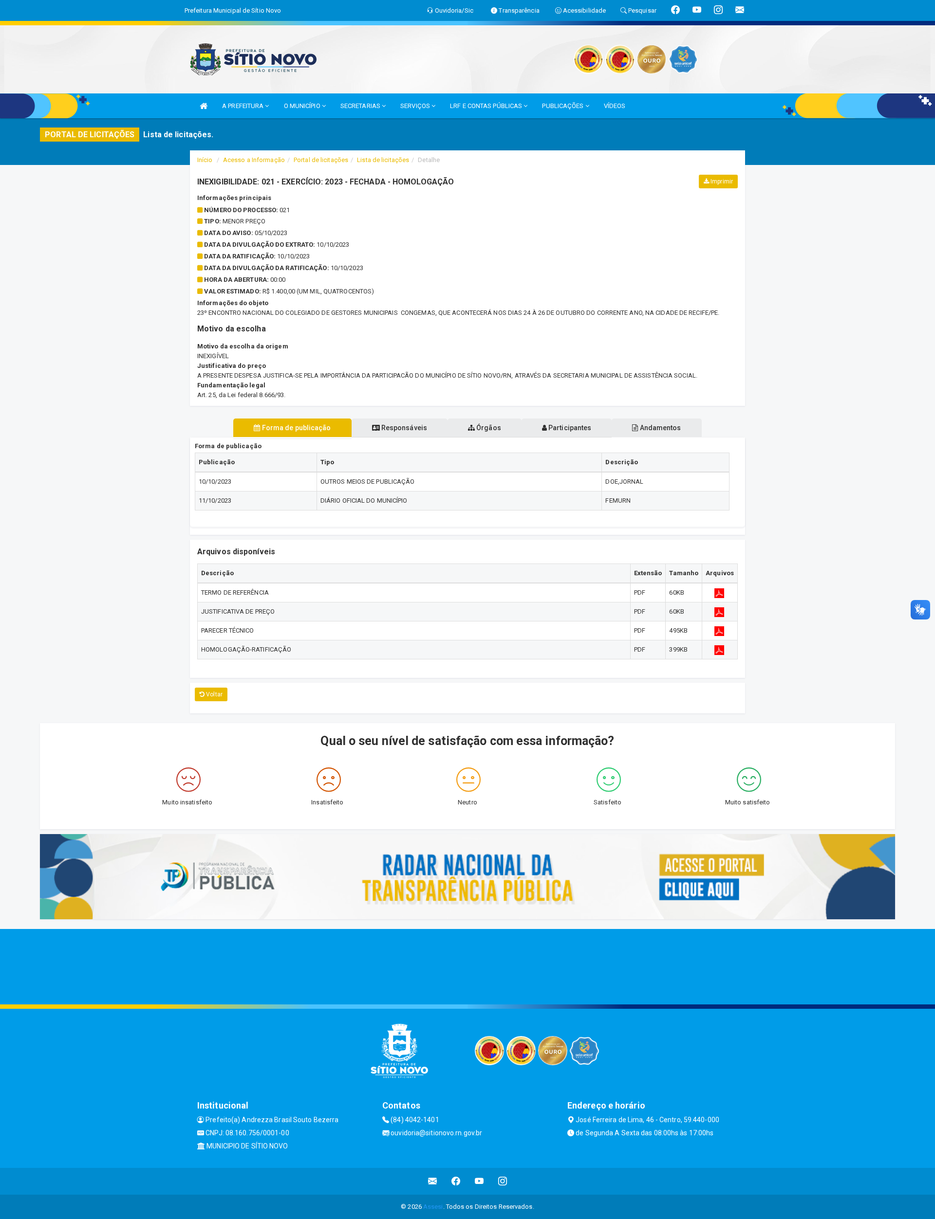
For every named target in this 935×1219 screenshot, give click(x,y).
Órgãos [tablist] (488, 428)
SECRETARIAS (361, 105)
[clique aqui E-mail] (432, 1181)
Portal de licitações (321, 160)
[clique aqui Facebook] (456, 1181)
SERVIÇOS (415, 105)
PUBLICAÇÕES (563, 105)
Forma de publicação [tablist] (296, 428)
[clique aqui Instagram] (502, 1181)
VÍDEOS (615, 105)
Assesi (433, 1206)
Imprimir (721, 181)
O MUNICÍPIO (303, 105)
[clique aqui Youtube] (479, 1181)
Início (205, 160)
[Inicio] (203, 105)
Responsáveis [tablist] (403, 428)
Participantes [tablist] (569, 428)
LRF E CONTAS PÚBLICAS (487, 105)
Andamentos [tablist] (659, 428)
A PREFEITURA (243, 105)
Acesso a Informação (254, 160)
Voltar (214, 694)
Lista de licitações (383, 160)
